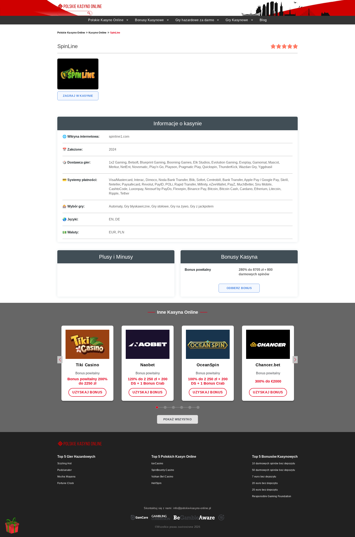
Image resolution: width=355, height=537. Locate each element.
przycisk (89, 13)
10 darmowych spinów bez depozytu (273, 463)
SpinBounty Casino (162, 470)
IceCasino (157, 463)
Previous (59, 359)
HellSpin (156, 483)
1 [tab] (157, 407)
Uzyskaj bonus (87, 392)
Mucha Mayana (66, 476)
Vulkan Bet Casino (162, 476)
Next (295, 359)
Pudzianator (64, 470)
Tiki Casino (87, 365)
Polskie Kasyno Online (105, 20)
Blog (263, 20)
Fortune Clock (65, 483)
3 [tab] (173, 407)
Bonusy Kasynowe (149, 20)
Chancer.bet (268, 365)
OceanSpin (208, 365)
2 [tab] (165, 407)
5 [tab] (189, 407)
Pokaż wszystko (177, 419)
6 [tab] (198, 407)
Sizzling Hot (64, 463)
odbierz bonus (239, 288)
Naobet (147, 365)
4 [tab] (181, 407)
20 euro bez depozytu (265, 483)
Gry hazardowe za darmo (194, 20)
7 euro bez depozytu (264, 476)
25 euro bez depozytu (265, 489)
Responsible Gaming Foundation (271, 496)
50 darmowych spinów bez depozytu (273, 470)
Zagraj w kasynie (78, 95)
